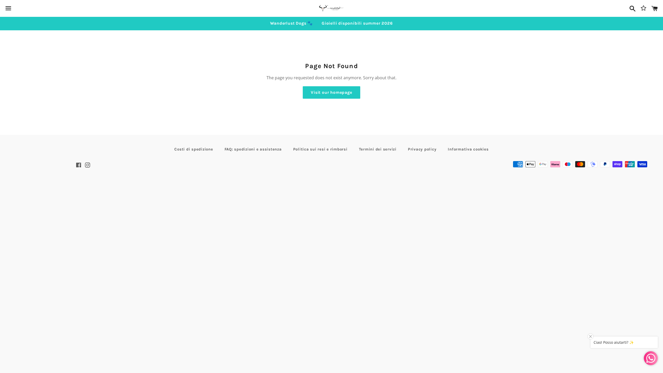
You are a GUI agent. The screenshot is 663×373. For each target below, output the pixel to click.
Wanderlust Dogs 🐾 (291, 23)
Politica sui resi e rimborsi (320, 149)
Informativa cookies (468, 149)
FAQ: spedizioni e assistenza (253, 149)
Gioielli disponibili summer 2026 (357, 23)
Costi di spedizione (193, 149)
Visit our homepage (331, 92)
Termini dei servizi (378, 149)
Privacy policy (422, 149)
